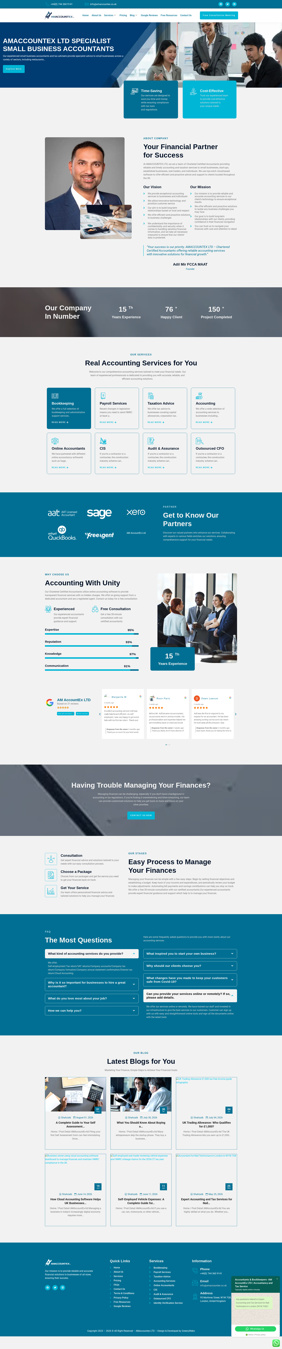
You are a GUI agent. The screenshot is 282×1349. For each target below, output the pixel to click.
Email (204, 1281)
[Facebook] (220, 4)
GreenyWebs (188, 1330)
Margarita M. (209, 697)
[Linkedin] (234, 4)
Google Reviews (149, 15)
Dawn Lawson (165, 698)
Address (206, 1293)
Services (108, 15)
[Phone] (195, 1271)
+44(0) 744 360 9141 (62, 4)
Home (85, 15)
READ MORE (59, 422)
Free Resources (169, 15)
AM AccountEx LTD (74, 700)
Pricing (123, 15)
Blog (132, 15)
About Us (96, 15)
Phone (205, 1269)
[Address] (195, 1297)
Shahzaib (66, 1117)
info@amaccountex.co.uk (103, 4)
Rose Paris (118, 698)
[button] (99, 714)
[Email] (195, 1283)
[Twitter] (227, 4)
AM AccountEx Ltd (136, 533)
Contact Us (186, 15)
